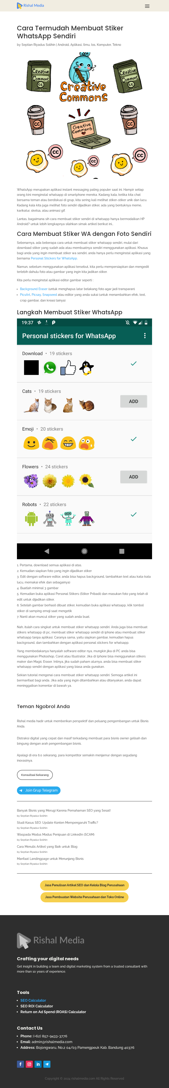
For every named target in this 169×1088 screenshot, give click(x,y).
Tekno (116, 44)
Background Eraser (34, 289)
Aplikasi (76, 44)
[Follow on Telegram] (46, 1064)
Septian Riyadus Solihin (38, 44)
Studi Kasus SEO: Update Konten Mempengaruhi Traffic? (57, 822)
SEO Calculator (33, 1000)
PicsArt (25, 294)
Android (63, 44)
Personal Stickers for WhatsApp (54, 258)
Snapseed (49, 294)
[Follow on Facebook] (20, 1064)
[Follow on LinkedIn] (38, 1064)
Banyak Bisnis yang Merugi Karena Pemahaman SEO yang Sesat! (64, 810)
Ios (93, 44)
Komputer (104, 44)
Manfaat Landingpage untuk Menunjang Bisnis (50, 858)
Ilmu (86, 44)
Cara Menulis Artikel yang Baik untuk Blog (47, 846)
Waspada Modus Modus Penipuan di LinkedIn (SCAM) (55, 834)
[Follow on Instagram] (29, 1064)
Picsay (36, 294)
